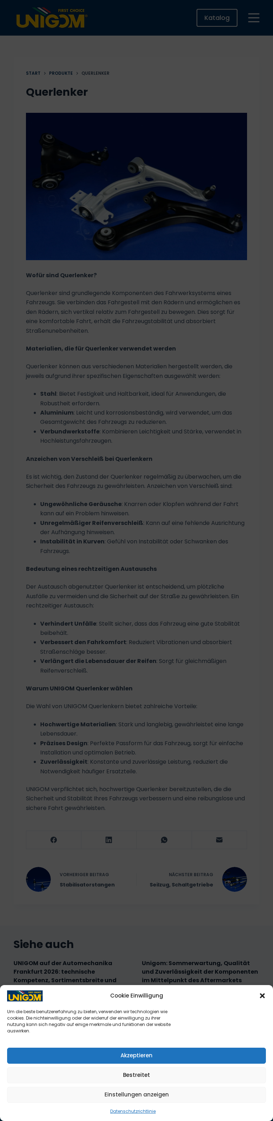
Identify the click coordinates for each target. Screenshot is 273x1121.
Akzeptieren (136, 1055)
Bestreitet (136, 1075)
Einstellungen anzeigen (137, 1094)
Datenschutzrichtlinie (133, 1111)
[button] (262, 995)
